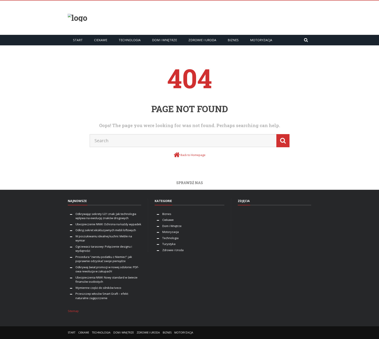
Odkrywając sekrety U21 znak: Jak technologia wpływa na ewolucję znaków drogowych (105, 216)
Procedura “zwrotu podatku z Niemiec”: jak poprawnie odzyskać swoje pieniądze (103, 259)
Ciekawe (100, 40)
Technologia (130, 40)
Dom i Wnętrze (164, 40)
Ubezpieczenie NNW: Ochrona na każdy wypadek (108, 224)
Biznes (233, 40)
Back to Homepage (193, 155)
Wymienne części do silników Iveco (98, 288)
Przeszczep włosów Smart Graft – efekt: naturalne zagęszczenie (102, 296)
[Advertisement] (231, 17)
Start (78, 40)
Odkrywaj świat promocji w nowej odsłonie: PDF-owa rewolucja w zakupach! (107, 269)
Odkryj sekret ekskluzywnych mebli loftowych (105, 230)
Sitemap (73, 311)
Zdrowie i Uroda (202, 40)
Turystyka (168, 244)
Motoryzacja (261, 40)
